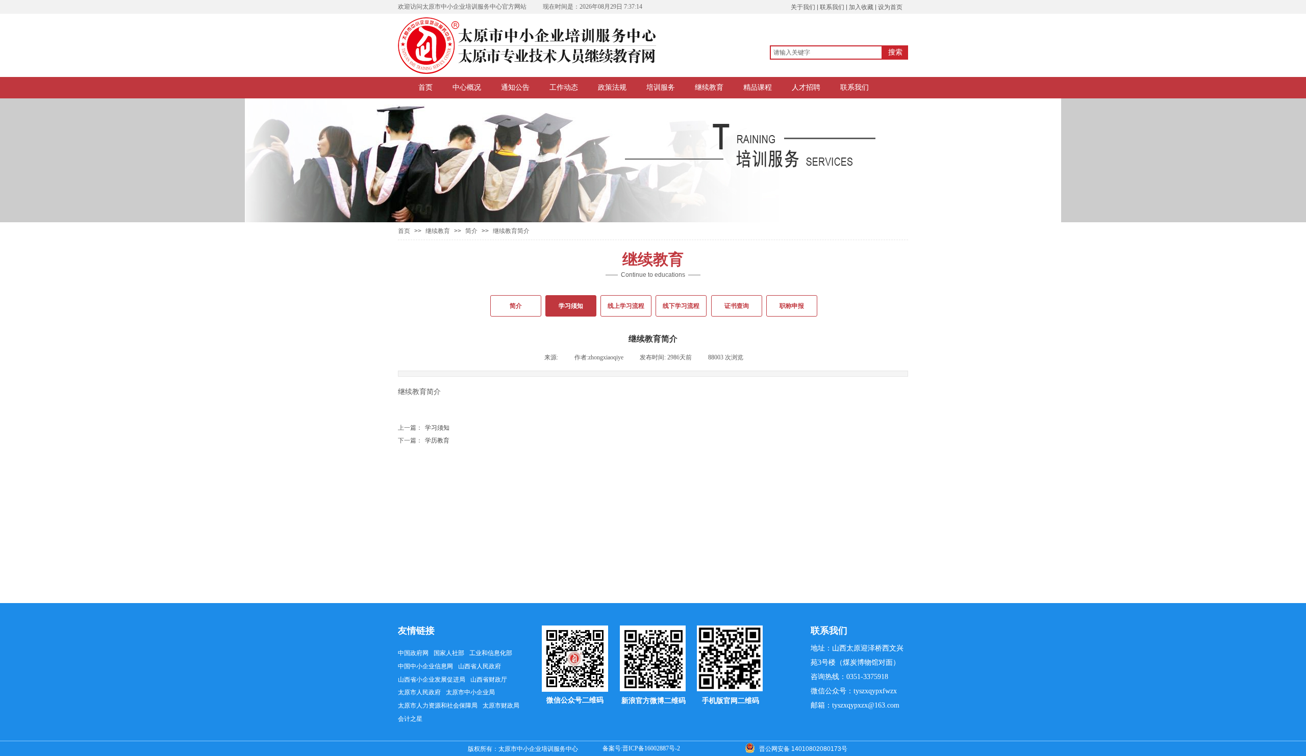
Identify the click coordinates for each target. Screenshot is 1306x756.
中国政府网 (413, 653)
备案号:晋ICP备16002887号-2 (641, 748)
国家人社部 (449, 653)
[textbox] (826, 52)
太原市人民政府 (419, 692)
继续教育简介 (511, 230)
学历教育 (423, 440)
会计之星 (410, 718)
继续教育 (709, 87)
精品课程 (757, 87)
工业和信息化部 (490, 653)
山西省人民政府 (479, 666)
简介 (471, 230)
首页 (425, 87)
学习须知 (423, 427)
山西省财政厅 (488, 679)
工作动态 (563, 87)
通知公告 (515, 87)
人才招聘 (806, 87)
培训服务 (660, 87)
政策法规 (612, 87)
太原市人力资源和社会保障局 (438, 705)
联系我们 (854, 87)
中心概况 (467, 87)
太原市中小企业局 (470, 692)
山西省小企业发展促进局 (431, 679)
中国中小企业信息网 (425, 666)
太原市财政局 (501, 705)
